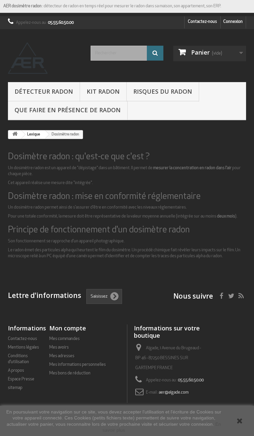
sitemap (15, 388)
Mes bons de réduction (70, 373)
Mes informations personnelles (77, 365)
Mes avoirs (59, 347)
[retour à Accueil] (15, 134)
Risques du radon (162, 91)
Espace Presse (21, 379)
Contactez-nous (202, 22)
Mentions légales (23, 347)
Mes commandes (64, 339)
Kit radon (103, 91)
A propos (16, 370)
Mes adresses (61, 356)
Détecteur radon (44, 91)
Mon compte (67, 328)
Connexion (233, 22)
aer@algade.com (174, 392)
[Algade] (44, 58)
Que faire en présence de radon (68, 110)
